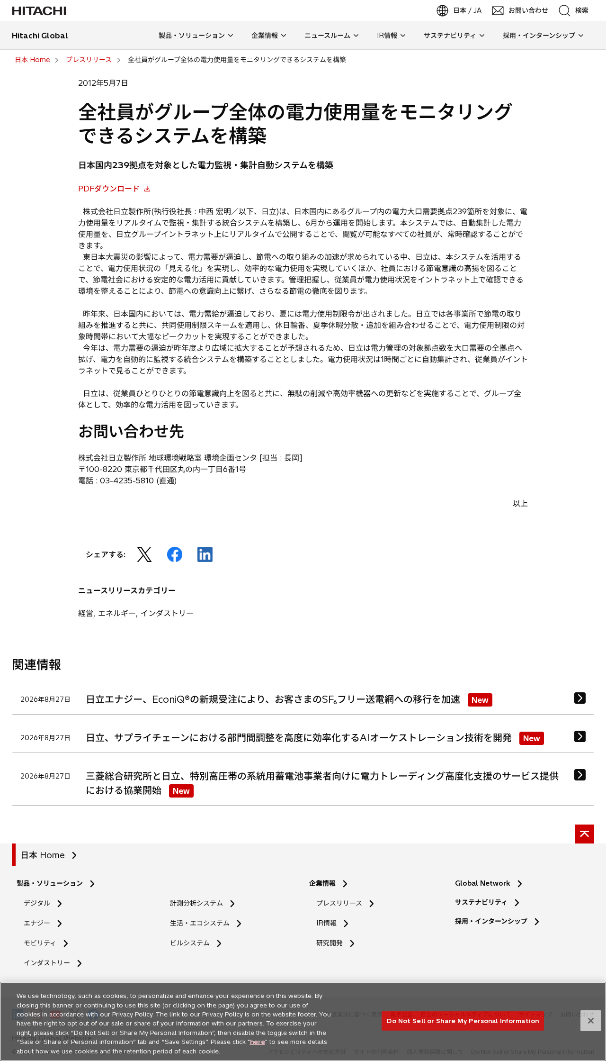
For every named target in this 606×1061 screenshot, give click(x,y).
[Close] (590, 1020)
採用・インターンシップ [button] (539, 35)
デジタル (37, 903)
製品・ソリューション (50, 883)
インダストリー (47, 963)
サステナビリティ (481, 902)
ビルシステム (190, 943)
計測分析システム (196, 903)
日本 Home (42, 855)
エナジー (37, 923)
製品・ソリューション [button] (192, 35)
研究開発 (332, 943)
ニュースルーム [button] (327, 35)
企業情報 (322, 883)
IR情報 (326, 923)
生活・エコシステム (200, 923)
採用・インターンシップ (491, 921)
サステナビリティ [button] (450, 35)
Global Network (482, 883)
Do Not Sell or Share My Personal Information (463, 1020)
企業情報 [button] (264, 35)
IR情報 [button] (387, 35)
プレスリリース (339, 903)
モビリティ (40, 943)
